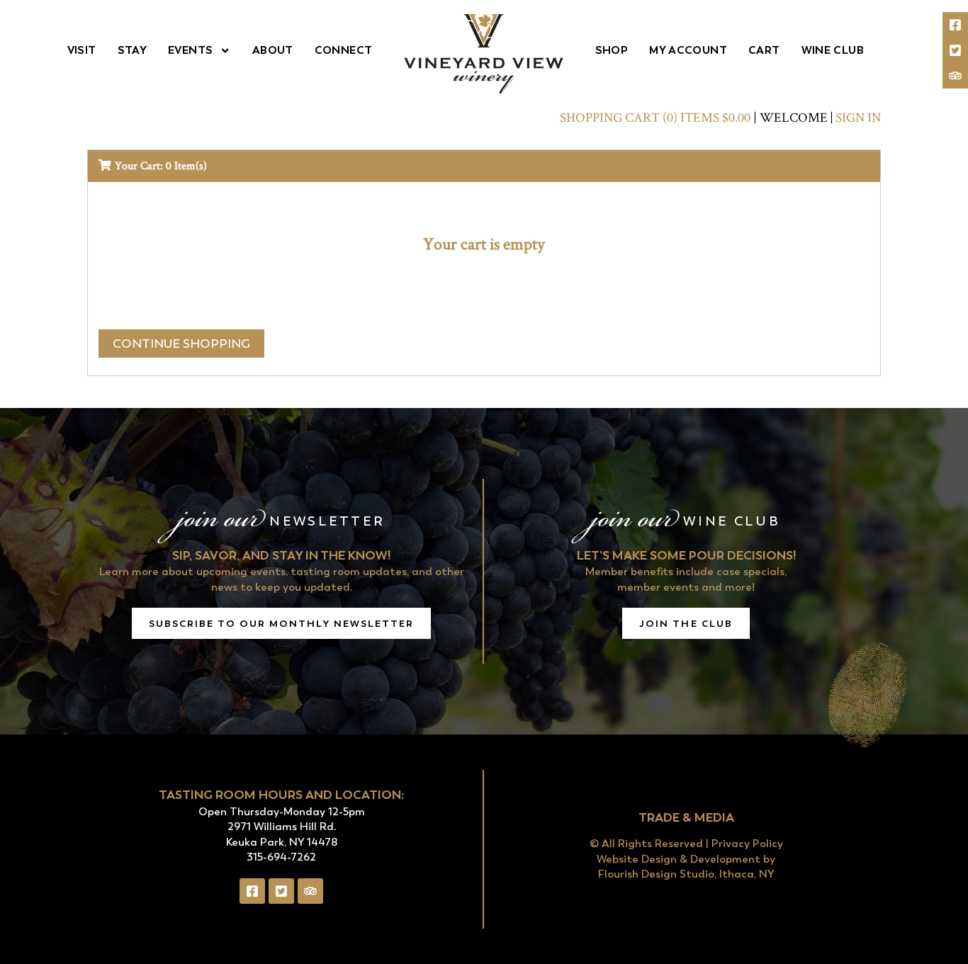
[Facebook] (955, 25)
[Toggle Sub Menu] (221, 50)
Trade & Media (686, 817)
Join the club (685, 623)
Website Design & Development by (686, 859)
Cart (764, 50)
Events (190, 50)
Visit (81, 50)
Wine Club (832, 50)
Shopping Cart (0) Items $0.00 (655, 117)
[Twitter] (955, 50)
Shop (612, 50)
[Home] (483, 53)
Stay (132, 50)
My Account (688, 50)
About (272, 50)
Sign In (858, 117)
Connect (344, 50)
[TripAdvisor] (955, 76)
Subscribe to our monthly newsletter (282, 623)
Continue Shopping (181, 343)
